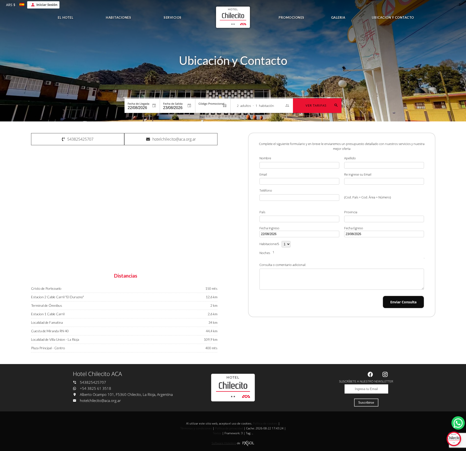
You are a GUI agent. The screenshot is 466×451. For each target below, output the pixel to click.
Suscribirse (366, 402)
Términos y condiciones (196, 428)
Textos (217, 433)
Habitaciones (118, 17)
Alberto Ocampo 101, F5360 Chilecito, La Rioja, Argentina (126, 394)
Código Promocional (211, 103)
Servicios (173, 17)
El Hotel (65, 17)
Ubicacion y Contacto (393, 17)
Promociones (291, 17)
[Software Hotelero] (248, 443)
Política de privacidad (229, 428)
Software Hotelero (224, 443)
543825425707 (92, 382)
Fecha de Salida (173, 103)
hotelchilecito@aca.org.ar (100, 400)
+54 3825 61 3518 (95, 388)
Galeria (338, 17)
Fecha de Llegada (138, 103)
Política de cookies (265, 423)
